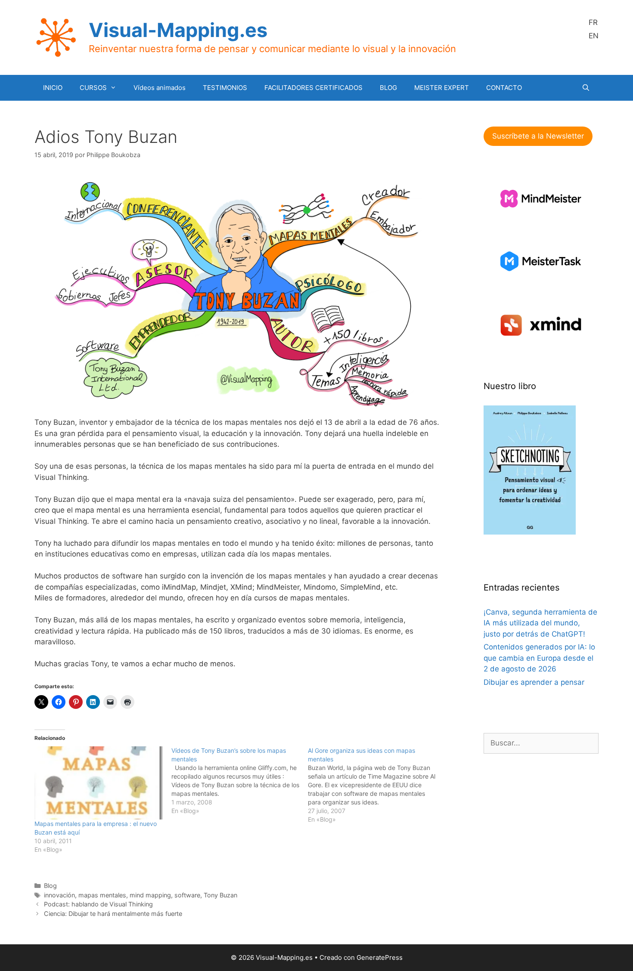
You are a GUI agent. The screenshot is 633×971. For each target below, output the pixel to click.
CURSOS (93, 87)
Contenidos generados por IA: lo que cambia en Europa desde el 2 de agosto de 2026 (539, 658)
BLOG (388, 87)
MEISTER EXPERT (441, 87)
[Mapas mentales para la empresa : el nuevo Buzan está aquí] (98, 782)
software (187, 895)
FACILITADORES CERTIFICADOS (313, 87)
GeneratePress (380, 957)
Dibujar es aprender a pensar (534, 682)
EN (594, 35)
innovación (59, 895)
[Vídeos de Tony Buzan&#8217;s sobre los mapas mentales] (239, 780)
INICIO (52, 87)
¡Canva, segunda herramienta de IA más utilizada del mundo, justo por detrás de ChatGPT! (540, 623)
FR (593, 22)
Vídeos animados (159, 87)
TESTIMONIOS (225, 87)
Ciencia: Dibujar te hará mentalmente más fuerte (113, 913)
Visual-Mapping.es (178, 30)
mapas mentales (102, 895)
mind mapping (150, 895)
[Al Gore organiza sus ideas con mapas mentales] (376, 785)
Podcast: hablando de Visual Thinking (98, 904)
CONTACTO (504, 87)
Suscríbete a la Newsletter (538, 136)
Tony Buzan (220, 895)
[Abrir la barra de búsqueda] (586, 88)
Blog (50, 885)
